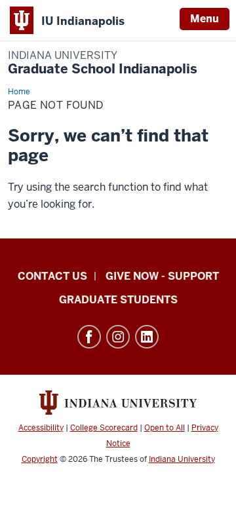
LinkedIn (147, 337)
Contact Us (52, 276)
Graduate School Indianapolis (102, 63)
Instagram (118, 337)
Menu (204, 19)
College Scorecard (104, 428)
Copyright (40, 459)
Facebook (89, 337)
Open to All (164, 428)
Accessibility (41, 428)
